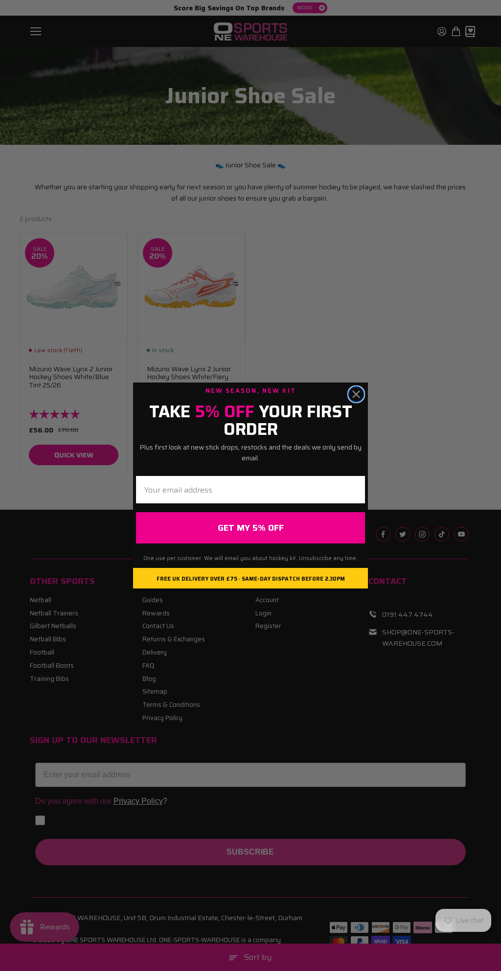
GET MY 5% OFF (251, 528)
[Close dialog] (356, 394)
